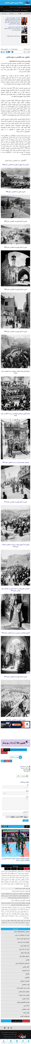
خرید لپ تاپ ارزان (24, 949)
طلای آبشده (26, 1013)
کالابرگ (27, 974)
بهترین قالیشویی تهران (23, 1002)
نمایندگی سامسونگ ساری (22, 963)
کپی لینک (4, 752)
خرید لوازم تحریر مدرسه (23, 939)
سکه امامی (26, 1006)
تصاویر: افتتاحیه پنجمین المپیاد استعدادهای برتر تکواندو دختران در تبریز (15, 859)
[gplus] (8, 761)
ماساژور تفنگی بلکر (24, 956)
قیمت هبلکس (25, 985)
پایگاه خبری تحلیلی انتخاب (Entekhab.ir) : (19, 61)
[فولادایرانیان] (15, 724)
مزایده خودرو (25, 999)
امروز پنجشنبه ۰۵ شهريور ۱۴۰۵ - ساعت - (18, 7)
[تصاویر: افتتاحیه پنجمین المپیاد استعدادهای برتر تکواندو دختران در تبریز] (15, 843)
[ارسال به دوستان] (4, 52)
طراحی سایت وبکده (24, 995)
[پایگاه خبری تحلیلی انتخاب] (27, 2)
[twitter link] (5, 1028)
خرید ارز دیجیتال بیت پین (22, 935)
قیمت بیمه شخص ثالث (23, 988)
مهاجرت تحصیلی (24, 981)
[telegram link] (8, 1028)
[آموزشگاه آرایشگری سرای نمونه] (15, 743)
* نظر (27, 797)
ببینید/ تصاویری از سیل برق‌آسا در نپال (20, 900)
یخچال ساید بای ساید (23, 942)
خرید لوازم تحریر (24, 946)
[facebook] (5, 761)
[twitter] (2, 761)
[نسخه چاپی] (1, 52)
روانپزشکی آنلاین (24, 1016)
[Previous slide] (7, 826)
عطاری (27, 960)
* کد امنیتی (25, 812)
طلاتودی (27, 977)
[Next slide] (2, 826)
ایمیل (27, 791)
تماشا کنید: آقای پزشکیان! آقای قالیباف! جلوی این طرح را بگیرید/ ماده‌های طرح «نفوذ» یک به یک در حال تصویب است (15, 923)
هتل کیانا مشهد (25, 953)
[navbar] (29, 7)
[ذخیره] (7, 52)
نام (27, 785)
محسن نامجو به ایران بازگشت (13, 36)
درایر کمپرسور (25, 970)
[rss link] (11, 1028)
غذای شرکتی (26, 967)
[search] (2, 7)
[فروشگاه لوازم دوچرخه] (15, 734)
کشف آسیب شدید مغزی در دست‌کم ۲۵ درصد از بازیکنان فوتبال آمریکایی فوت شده (12, 28)
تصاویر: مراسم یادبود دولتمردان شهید (20, 891)
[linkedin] (10, 761)
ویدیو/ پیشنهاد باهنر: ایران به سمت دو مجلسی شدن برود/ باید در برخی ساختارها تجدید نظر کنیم (15, 904)
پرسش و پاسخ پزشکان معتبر (21, 932)
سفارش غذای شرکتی (24, 992)
